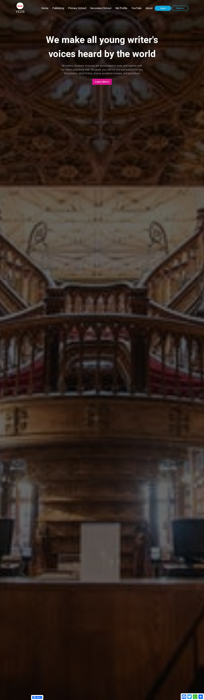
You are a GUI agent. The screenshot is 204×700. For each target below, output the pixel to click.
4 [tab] (108, 96)
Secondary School (100, 8)
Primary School (77, 8)
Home (44, 8)
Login (163, 8)
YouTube (136, 8)
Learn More (102, 85)
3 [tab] (104, 96)
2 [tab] (100, 96)
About (149, 8)
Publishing (58, 8)
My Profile (121, 8)
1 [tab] (95, 96)
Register (180, 8)
